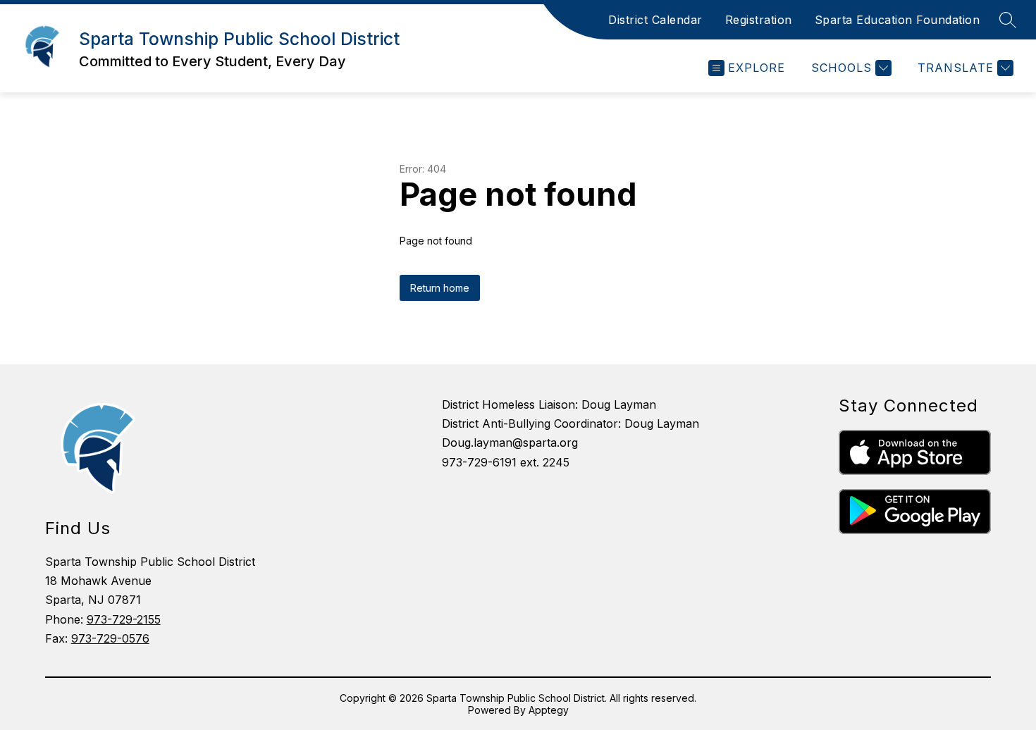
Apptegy (549, 710)
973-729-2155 (124, 619)
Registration (758, 20)
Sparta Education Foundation (897, 20)
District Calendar (655, 20)
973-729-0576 (110, 638)
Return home (439, 288)
